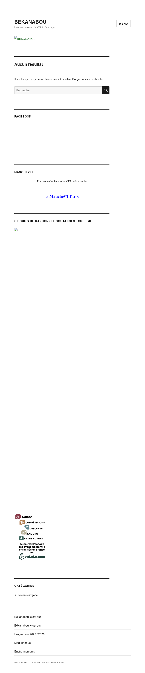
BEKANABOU (30, 21)
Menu (123, 24)
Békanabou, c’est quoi (28, 617)
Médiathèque (22, 643)
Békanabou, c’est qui (27, 625)
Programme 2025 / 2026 (29, 634)
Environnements (24, 651)
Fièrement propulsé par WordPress (48, 662)
